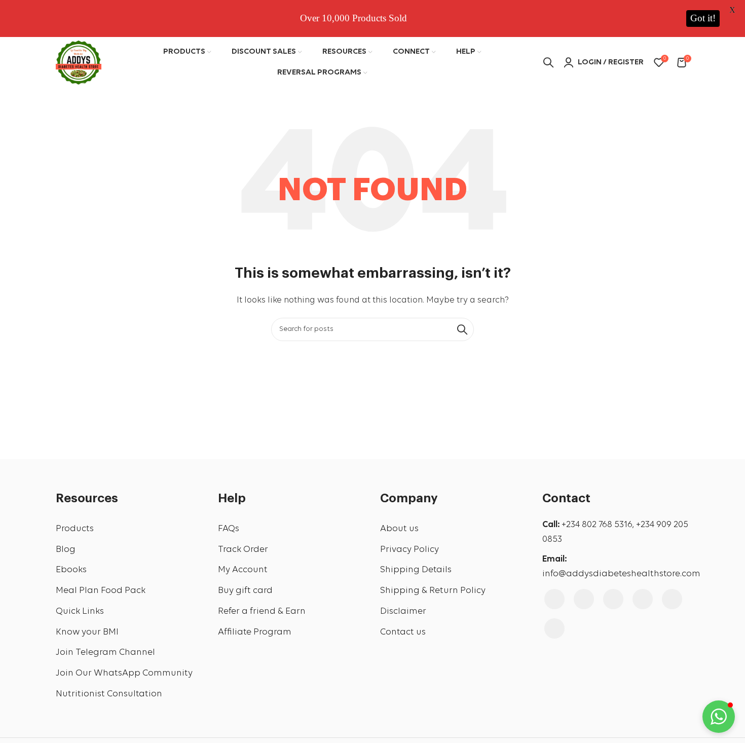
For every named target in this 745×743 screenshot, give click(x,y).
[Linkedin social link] (672, 599)
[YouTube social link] (613, 599)
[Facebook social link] (554, 599)
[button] (718, 716)
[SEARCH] (462, 329)
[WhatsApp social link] (554, 628)
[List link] (129, 529)
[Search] (548, 62)
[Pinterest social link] (642, 599)
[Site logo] (78, 61)
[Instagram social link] (584, 599)
